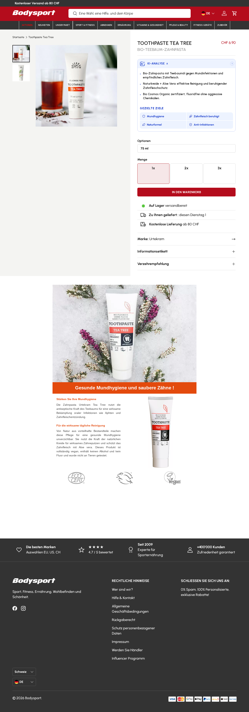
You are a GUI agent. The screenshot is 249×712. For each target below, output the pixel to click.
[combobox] (129, 13)
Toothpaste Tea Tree (41, 37)
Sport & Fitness (85, 25)
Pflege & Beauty (178, 25)
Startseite (18, 37)
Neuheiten (44, 25)
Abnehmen (106, 25)
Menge (142, 159)
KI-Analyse (157, 63)
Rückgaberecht (123, 620)
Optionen (144, 141)
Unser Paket (63, 25)
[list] (76, 85)
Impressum (120, 642)
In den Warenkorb (186, 192)
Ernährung (124, 25)
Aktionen (27, 25)
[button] (234, 13)
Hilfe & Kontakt (123, 598)
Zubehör (222, 25)
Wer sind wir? (122, 589)
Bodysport (33, 698)
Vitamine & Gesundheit (150, 25)
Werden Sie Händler (127, 650)
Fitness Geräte (203, 25)
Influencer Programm (128, 658)
